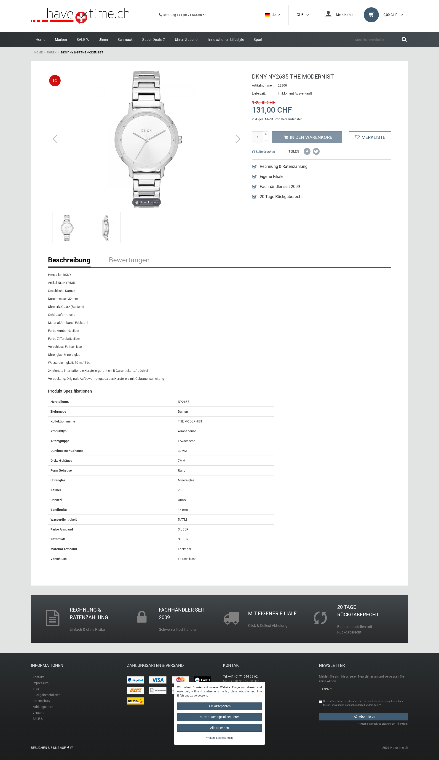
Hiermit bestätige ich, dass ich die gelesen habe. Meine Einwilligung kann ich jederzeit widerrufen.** (363, 703)
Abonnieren (367, 716)
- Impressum (39, 683)
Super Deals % (153, 39)
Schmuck (125, 39)
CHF (301, 15)
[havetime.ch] (80, 16)
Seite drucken (265, 151)
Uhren (103, 39)
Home (40, 39)
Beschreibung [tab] (69, 260)
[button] (307, 151)
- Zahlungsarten (42, 707)
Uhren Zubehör (187, 39)
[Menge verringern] (265, 140)
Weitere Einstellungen (219, 737)
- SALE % (37, 718)
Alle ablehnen (219, 728)
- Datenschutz (41, 701)
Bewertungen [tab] (129, 260)
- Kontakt (37, 677)
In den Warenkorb (311, 137)
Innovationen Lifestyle (226, 39)
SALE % (83, 39)
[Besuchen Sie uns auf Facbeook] (68, 747)
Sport (258, 39)
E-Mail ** (327, 689)
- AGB (35, 689)
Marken (61, 39)
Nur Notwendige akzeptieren (219, 717)
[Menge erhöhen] (265, 134)
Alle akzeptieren (220, 706)
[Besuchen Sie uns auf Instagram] (71, 747)
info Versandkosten (288, 119)
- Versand (37, 713)
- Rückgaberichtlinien (45, 695)
